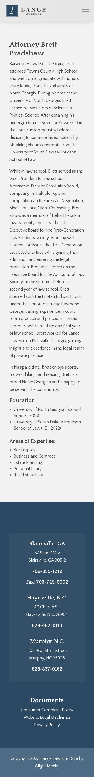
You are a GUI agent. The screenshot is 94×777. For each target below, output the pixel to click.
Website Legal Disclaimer (47, 717)
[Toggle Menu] (86, 11)
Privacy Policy (47, 725)
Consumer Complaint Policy (47, 710)
